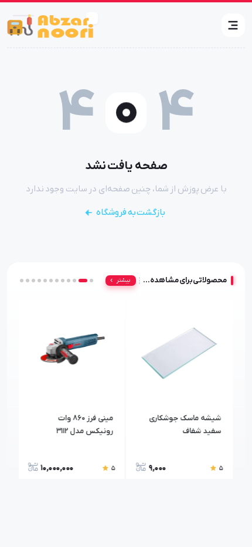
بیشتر (123, 280)
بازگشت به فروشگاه (130, 212)
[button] (233, 25)
